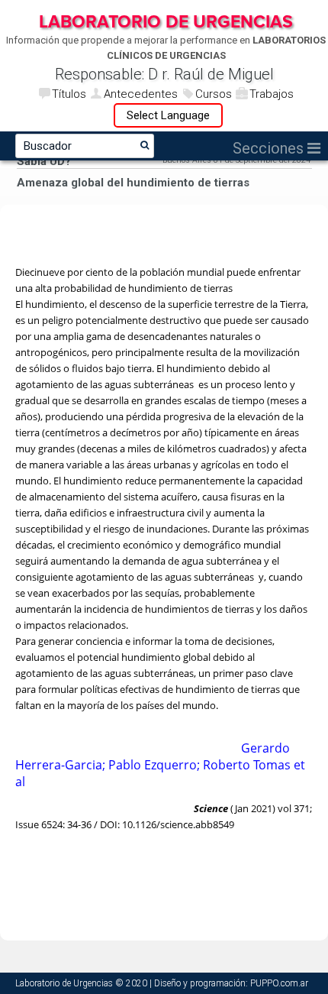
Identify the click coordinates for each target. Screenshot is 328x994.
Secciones (270, 148)
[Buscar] (145, 145)
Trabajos (271, 94)
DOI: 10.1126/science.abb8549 (167, 824)
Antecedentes (141, 94)
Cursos (213, 94)
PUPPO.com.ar (279, 983)
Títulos (69, 94)
